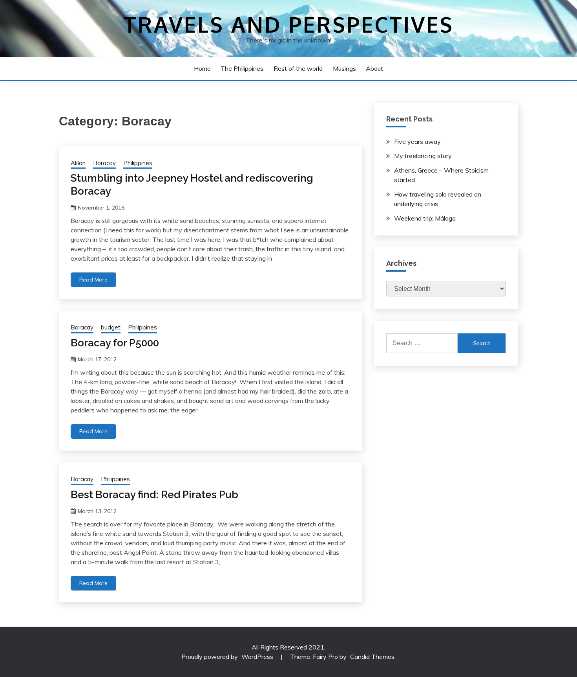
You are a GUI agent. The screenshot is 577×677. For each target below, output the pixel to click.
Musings (344, 68)
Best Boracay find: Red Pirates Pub (154, 494)
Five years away (417, 141)
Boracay (104, 163)
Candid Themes (372, 656)
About (374, 68)
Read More (93, 279)
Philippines (137, 163)
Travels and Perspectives (289, 24)
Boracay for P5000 (115, 343)
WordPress (257, 656)
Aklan (78, 163)
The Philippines (242, 68)
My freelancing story (423, 156)
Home (202, 68)
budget (111, 327)
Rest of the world (298, 68)
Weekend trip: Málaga (425, 218)
